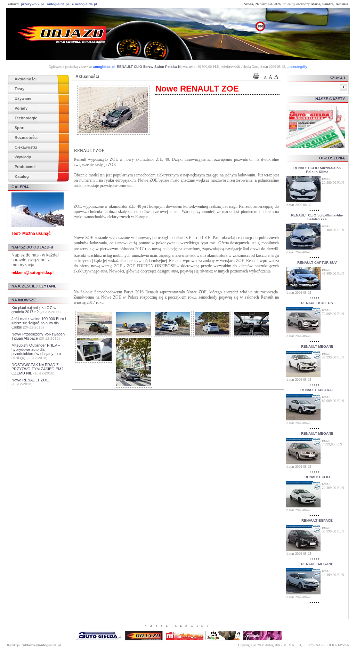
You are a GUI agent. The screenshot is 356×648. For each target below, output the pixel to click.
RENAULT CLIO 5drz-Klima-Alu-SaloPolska (317, 217)
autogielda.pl (58, 4)
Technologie (26, 118)
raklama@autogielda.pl (41, 645)
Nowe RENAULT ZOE (30, 380)
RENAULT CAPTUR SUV (317, 262)
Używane (23, 98)
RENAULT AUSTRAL (317, 390)
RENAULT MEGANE (317, 346)
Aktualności (26, 79)
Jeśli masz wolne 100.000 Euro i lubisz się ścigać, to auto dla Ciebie (38, 323)
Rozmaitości (26, 137)
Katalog (22, 176)
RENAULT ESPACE (317, 520)
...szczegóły (297, 67)
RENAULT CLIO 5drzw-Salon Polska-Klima (152, 67)
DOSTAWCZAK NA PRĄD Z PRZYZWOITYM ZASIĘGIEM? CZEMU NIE (37, 369)
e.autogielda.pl (84, 4)
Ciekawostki (26, 147)
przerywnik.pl (32, 4)
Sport (20, 128)
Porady (21, 108)
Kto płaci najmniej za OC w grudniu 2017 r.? (33, 310)
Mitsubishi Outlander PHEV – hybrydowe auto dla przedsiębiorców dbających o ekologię (36, 351)
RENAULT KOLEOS (317, 303)
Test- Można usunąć (31, 233)
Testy (19, 89)
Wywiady (23, 157)
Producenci (25, 167)
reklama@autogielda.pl (32, 272)
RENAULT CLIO (317, 477)
